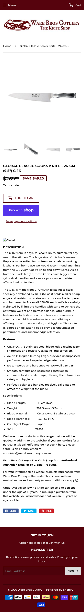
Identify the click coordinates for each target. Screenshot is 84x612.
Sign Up (73, 571)
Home (7, 46)
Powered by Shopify (59, 589)
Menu (12, 5)
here (30, 542)
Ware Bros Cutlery (30, 589)
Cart (78, 5)
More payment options (21, 221)
